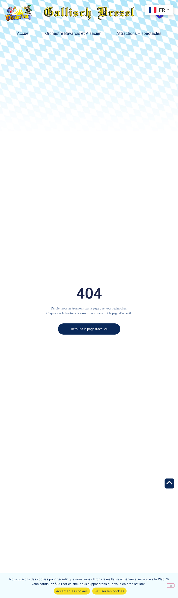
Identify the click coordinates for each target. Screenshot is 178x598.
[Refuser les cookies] (171, 585)
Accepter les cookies (72, 591)
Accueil (23, 33)
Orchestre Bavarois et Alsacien (73, 33)
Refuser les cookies (109, 591)
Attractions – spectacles (138, 33)
